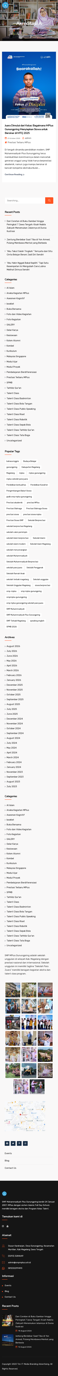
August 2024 (13, 738)
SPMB (9, 382)
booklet (10, 303)
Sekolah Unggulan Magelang (18, 585)
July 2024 (12, 743)
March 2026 (13, 670)
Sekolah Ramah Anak (15, 573)
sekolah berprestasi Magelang (19, 526)
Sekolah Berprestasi (36, 520)
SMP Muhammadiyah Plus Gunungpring (23, 615)
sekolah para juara (14, 568)
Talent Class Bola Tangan (19, 403)
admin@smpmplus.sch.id (19, 1262)
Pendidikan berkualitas (16, 485)
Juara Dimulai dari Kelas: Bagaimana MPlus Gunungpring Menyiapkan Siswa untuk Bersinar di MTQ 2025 (29, 129)
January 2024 (14, 767)
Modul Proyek (13, 367)
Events (8, 1153)
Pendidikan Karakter (39, 485)
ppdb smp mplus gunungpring (19, 497)
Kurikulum (12, 351)
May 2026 (12, 660)
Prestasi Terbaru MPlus (19, 142)
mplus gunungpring (37, 473)
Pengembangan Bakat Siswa (18, 491)
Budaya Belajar (29, 461)
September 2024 (15, 733)
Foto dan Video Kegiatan (19, 314)
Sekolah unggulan (40, 579)
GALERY (11, 324)
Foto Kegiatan (14, 319)
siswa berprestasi (42, 585)
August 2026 (13, 646)
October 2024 (14, 728)
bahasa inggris (12, 461)
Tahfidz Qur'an (14, 388)
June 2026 (12, 656)
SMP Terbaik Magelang (16, 621)
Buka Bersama (14, 309)
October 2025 (14, 694)
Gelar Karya (12, 330)
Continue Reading (13, 174)
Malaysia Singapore (16, 356)
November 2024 (15, 723)
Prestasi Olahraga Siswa (36, 508)
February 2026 (14, 675)
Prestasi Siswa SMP (14, 520)
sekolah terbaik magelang (17, 579)
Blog (7, 1160)
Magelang (10, 473)
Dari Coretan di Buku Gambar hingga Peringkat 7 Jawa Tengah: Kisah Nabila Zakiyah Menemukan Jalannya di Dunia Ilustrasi (26, 226)
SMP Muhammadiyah (15, 609)
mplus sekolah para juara (17, 479)
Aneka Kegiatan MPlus (18, 293)
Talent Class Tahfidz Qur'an (20, 430)
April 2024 (12, 752)
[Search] (49, 200)
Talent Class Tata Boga (18, 435)
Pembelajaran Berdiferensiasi (22, 372)
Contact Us (10, 1168)
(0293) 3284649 (15, 1256)
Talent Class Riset (16, 414)
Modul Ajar (12, 361)
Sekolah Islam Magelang (40, 544)
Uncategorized (14, 440)
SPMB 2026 (11, 627)
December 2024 (15, 718)
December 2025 (15, 685)
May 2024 (12, 747)
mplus (21, 473)
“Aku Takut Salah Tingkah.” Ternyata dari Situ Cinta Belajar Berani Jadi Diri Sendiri (29, 253)
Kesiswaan (12, 335)
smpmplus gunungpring (16, 597)
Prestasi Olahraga (14, 508)
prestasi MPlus (33, 503)
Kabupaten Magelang (31, 467)
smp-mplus (11, 591)
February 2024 (14, 762)
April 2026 (12, 665)
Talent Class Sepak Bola (19, 424)
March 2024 (13, 757)
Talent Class (13, 393)
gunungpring (11, 467)
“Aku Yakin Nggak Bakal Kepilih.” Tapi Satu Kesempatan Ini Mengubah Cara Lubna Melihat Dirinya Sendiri (28, 266)
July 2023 (12, 786)
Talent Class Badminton (19, 398)
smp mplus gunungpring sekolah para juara (24, 603)
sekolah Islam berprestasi (17, 538)
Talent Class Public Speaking (21, 409)
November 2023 (15, 772)
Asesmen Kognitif (16, 298)
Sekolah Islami (39, 538)
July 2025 (12, 709)
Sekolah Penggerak (35, 568)
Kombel (10, 346)
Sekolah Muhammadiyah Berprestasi (22, 562)
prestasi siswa (12, 514)
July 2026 (12, 651)
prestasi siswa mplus (32, 514)
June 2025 (12, 714)
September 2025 (15, 699)
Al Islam (10, 288)
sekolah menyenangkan (16, 550)
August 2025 (13, 704)
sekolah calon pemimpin (16, 532)
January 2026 (14, 680)
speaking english (37, 621)
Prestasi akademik (14, 503)
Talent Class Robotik (17, 419)
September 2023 (15, 777)
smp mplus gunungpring (31, 591)
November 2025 (15, 689)
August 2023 (13, 781)
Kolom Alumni (13, 340)
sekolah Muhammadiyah (16, 556)
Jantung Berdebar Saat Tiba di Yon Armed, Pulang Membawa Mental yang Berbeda (28, 241)
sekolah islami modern (16, 544)
